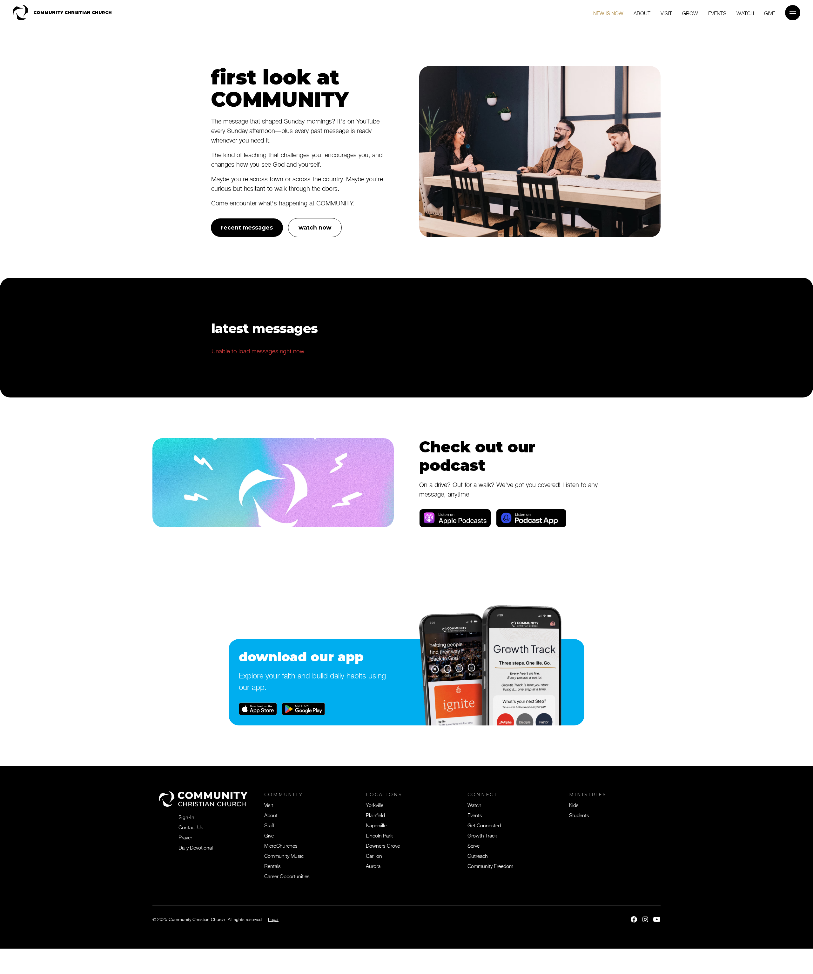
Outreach (477, 855)
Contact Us (190, 827)
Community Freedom (490, 866)
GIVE (769, 13)
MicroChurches (281, 845)
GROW (690, 13)
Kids (574, 805)
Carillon (374, 855)
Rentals (272, 866)
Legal (273, 919)
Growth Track (482, 835)
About (642, 13)
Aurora (373, 866)
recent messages (247, 227)
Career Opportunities (287, 876)
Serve (473, 845)
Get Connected (484, 825)
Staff (269, 825)
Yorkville (374, 805)
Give (269, 835)
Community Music (284, 855)
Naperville (376, 825)
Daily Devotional (195, 847)
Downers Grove (383, 845)
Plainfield (375, 815)
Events (717, 13)
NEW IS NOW (608, 13)
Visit (666, 13)
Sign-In (186, 817)
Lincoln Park (379, 835)
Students (579, 815)
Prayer (185, 837)
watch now (315, 227)
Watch (745, 13)
